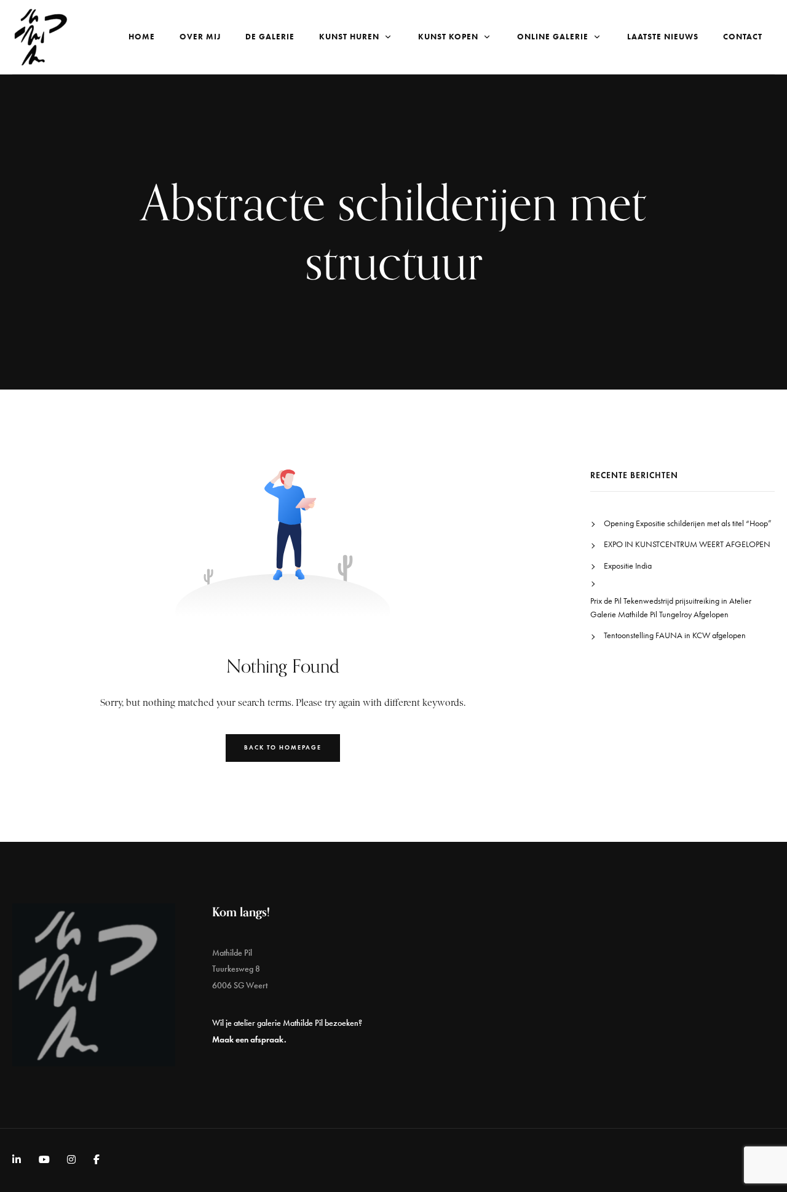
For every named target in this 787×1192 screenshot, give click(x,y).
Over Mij (200, 36)
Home (142, 36)
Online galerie (552, 36)
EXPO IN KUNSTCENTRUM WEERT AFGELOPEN (687, 544)
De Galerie (270, 36)
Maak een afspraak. (249, 1039)
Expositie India (628, 566)
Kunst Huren (349, 36)
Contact (742, 36)
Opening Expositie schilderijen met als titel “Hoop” (688, 523)
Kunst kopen (448, 36)
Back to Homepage (283, 747)
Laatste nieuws (662, 36)
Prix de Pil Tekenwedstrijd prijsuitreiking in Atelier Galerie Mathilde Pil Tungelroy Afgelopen (670, 608)
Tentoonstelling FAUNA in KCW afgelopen (675, 635)
